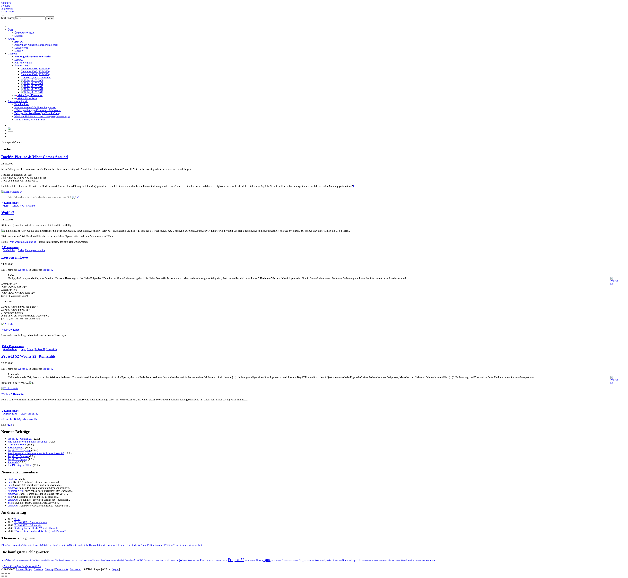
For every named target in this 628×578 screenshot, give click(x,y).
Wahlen (370, 560)
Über (10, 29)
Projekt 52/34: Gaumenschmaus (30, 522)
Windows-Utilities (42, 116)
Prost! (17, 519)
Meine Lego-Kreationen (30, 95)
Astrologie (22, 560)
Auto (27, 560)
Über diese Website (24, 32)
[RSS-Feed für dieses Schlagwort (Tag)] (1, 142)
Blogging (6, 545)
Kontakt (5, 5)
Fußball (121, 560)
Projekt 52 (48, 269)
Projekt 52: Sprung (17, 459)
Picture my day (221, 560)
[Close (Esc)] (2, 573)
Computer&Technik (22, 545)
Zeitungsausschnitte (35, 250)
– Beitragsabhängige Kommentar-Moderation (37, 110)
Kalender (110, 545)
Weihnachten (383, 560)
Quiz (266, 560)
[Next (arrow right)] (6, 576)
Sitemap (18, 50)
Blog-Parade (59, 560)
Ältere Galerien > (23, 65)
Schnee (285, 560)
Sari (10, 482)
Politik (150, 545)
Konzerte (164, 560)
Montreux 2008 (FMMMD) (35, 74)
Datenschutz (7, 11)
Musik (6, 205)
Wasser (376, 560)
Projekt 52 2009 (34, 83)
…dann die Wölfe (17, 444)
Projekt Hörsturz (250, 560)
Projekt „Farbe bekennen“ (37, 77)
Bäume (74, 560)
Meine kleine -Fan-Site (29, 119)
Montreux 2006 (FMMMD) (35, 71)
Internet (101, 545)
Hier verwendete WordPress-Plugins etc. (35, 107)
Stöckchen (338, 560)
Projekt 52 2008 (34, 80)
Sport (322, 560)
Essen (90, 560)
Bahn (32, 560)
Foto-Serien (105, 560)
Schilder (278, 560)
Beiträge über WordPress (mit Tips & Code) (37, 113)
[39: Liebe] (7, 324)
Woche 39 (23, 269)
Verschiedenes (10, 349)
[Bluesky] (10, 130)
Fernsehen (96, 560)
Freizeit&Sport (68, 545)
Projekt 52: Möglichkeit (20, 438)
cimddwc (6, 2)
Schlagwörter (21, 47)
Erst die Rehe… (16, 447)
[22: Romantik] (9, 388)
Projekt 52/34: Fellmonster (28, 525)
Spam (316, 560)
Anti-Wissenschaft (9, 560)
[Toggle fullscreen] (6, 573)
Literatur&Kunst (124, 545)
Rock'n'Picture (27, 205)
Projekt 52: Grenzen (18, 456)
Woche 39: (10, 329)
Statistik (18, 35)
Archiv (11, 38)
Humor (92, 545)
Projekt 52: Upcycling (19, 450)
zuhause (431, 560)
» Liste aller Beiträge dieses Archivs (19, 419)
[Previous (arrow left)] (2, 576)
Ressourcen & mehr (18, 101)
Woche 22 (23, 368)
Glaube (138, 560)
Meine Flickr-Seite (27, 98)
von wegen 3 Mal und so (23, 241)
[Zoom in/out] (9, 573)
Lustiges (18, 59)
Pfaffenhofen (207, 560)
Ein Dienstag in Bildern (20, 465)
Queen (259, 560)
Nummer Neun (15, 490)
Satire (273, 560)
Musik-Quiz (187, 560)
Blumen (68, 560)
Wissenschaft (195, 545)
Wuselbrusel (406, 560)
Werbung (392, 560)
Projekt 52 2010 (34, 86)
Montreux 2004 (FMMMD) (35, 68)
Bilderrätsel (49, 560)
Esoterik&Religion (42, 545)
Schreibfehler (293, 560)
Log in (115, 569)
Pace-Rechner (21, 104)
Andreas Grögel (24, 569)
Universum (363, 560)
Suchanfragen (350, 560)
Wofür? (7, 212)
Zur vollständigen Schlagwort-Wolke (22, 566)
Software (310, 560)
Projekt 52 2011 (34, 89)
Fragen (56, 545)
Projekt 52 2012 (34, 92)
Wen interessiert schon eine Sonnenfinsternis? (36, 453)
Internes (147, 560)
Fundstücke (9, 250)
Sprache (159, 545)
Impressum (7, 8)
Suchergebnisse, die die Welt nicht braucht (36, 528)
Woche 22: (12, 394)
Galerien (12, 53)
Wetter (398, 560)
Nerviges (196, 560)
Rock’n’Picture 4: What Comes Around (34, 157)
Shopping (302, 560)
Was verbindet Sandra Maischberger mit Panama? (40, 531)
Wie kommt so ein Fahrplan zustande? (27, 441)
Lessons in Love (14, 257)
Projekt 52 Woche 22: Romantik (28, 356)
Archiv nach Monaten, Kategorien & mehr (36, 44)
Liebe (15, 205)
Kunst (173, 560)
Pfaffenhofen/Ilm (23, 62)
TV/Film (168, 545)
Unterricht (51, 349)
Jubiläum (155, 560)
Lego (23, 349)
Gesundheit (129, 560)
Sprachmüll (329, 560)
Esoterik (82, 560)
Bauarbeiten (40, 560)
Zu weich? (13, 462)
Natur (144, 545)
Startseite (38, 569)
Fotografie (114, 560)
